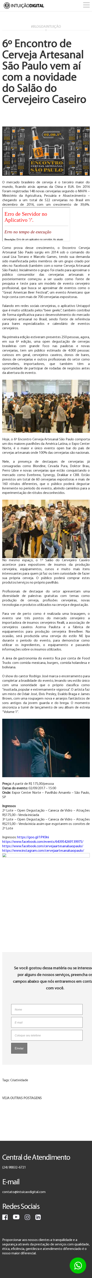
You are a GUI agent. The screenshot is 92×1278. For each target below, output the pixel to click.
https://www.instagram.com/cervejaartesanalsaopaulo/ (43, 851)
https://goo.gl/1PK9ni (33, 837)
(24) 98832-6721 (14, 1167)
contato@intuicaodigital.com (24, 1192)
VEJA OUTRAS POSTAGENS (22, 1098)
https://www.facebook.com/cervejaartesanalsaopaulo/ (42, 846)
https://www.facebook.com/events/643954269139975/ (42, 842)
